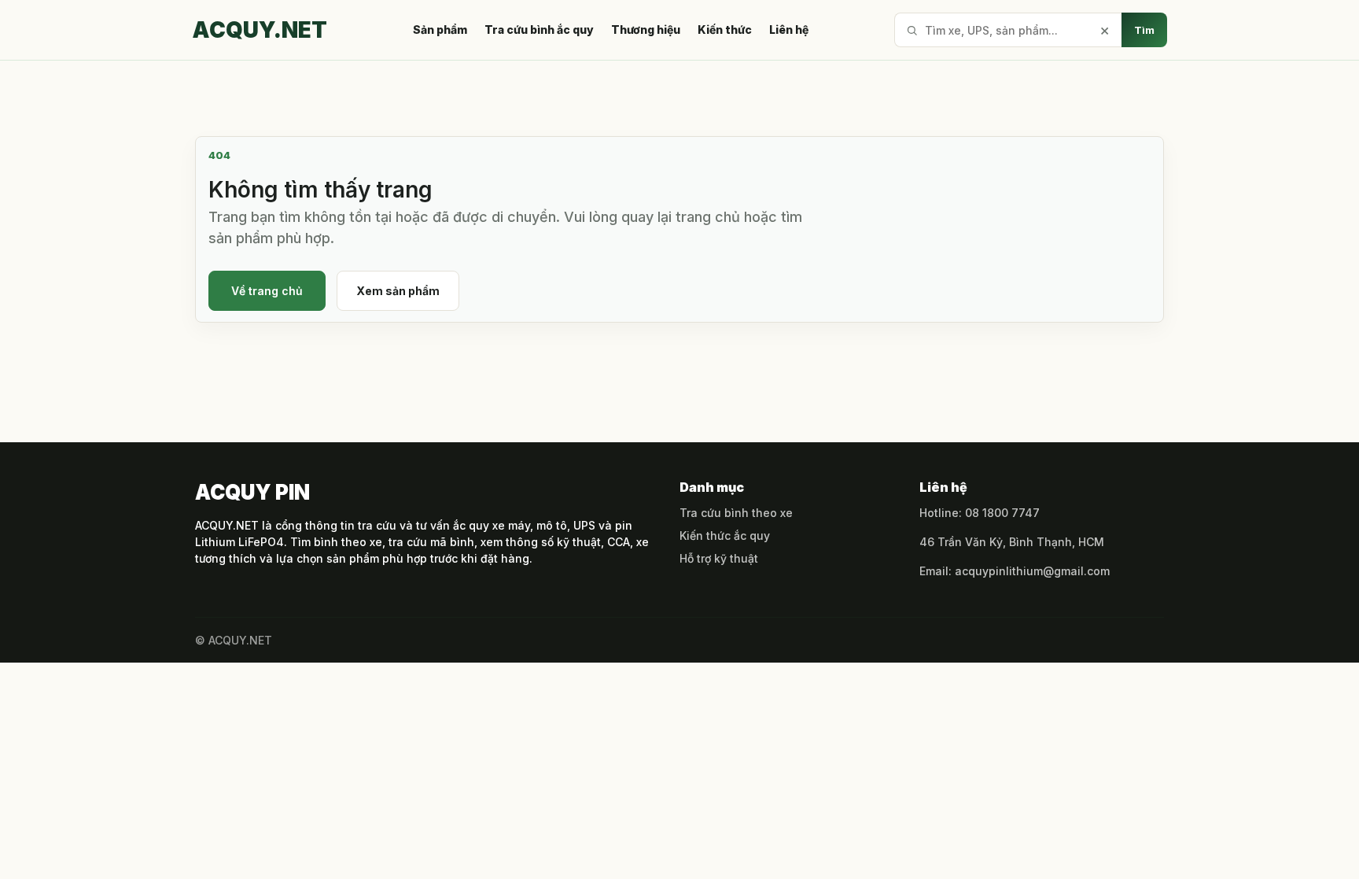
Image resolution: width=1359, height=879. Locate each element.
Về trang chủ (267, 290)
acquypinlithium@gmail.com (1032, 571)
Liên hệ (788, 29)
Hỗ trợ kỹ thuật (719, 558)
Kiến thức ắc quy (725, 535)
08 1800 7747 (1002, 512)
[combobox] (1007, 30)
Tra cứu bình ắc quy (539, 29)
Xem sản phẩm (398, 290)
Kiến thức (725, 29)
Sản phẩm (440, 29)
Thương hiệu (645, 29)
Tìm (1144, 30)
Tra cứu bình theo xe (736, 512)
